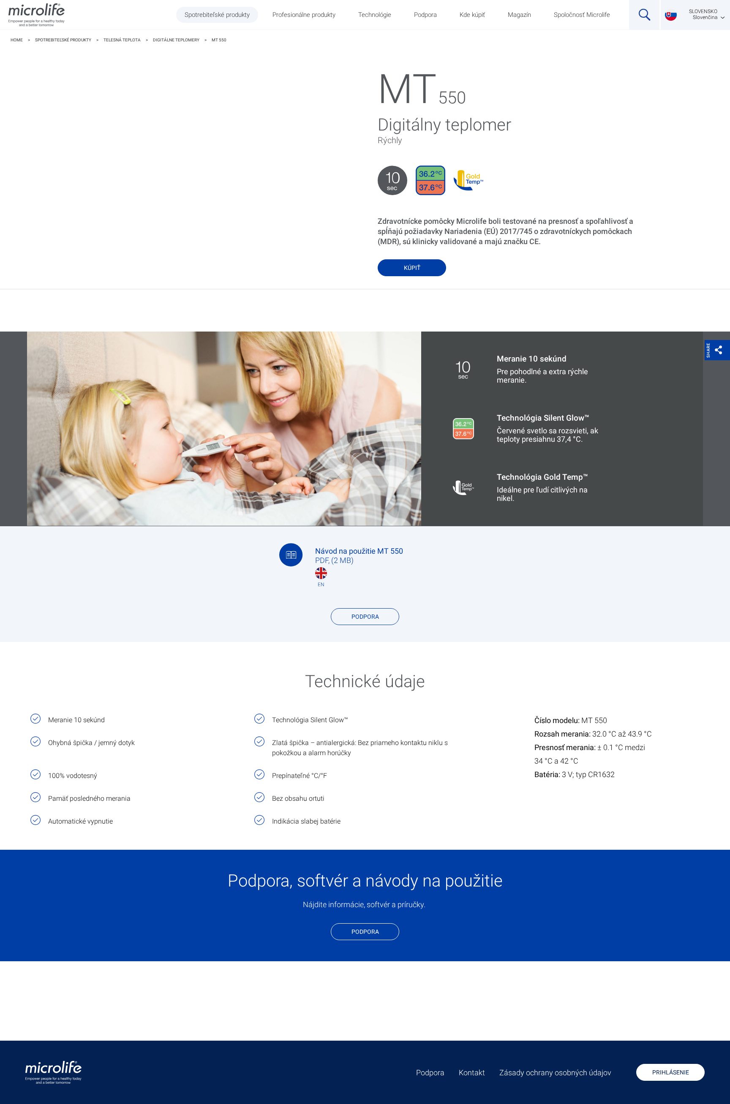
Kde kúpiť (472, 15)
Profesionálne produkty (303, 15)
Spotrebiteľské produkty (217, 15)
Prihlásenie (670, 1072)
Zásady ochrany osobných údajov (555, 1073)
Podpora (425, 15)
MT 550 (219, 40)
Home (17, 40)
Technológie (374, 15)
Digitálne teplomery (176, 40)
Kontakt (472, 1073)
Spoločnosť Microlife (582, 15)
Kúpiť (412, 267)
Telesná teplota (122, 40)
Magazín (519, 15)
